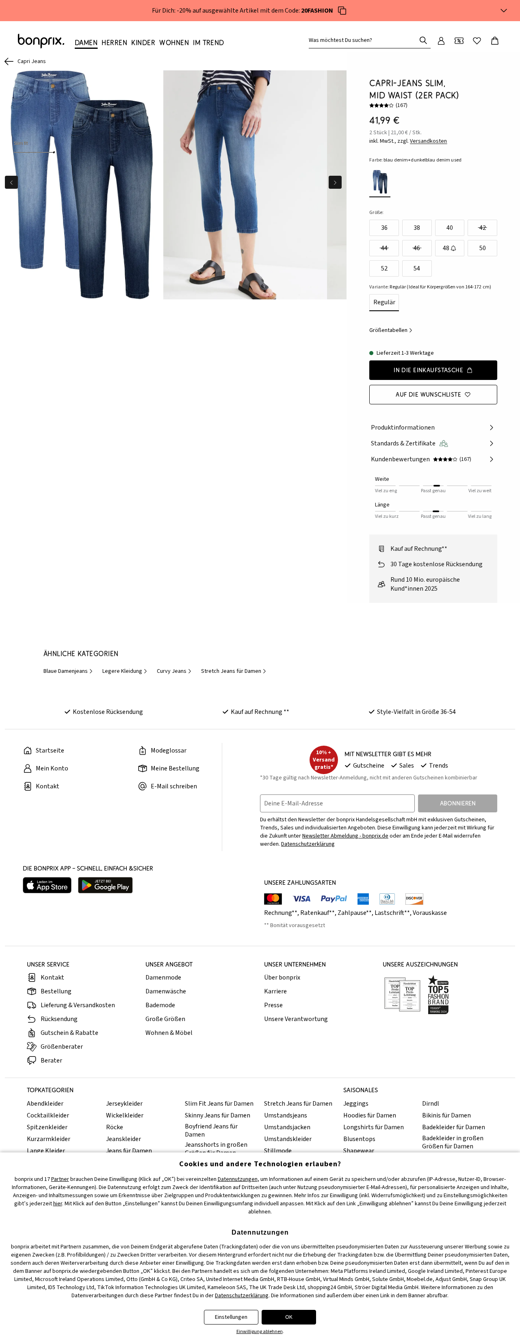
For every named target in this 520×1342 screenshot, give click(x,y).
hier (57, 1204)
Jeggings (355, 1103)
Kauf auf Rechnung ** (260, 712)
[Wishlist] (477, 40)
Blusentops (359, 1139)
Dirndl (430, 1103)
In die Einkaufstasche (428, 370)
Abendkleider (45, 1103)
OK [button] (288, 1317)
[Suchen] (423, 40)
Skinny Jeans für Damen (217, 1115)
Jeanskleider (123, 1139)
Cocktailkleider (48, 1115)
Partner (60, 1179)
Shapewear (358, 1150)
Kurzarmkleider (48, 1139)
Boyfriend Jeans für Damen (211, 1130)
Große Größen (165, 1019)
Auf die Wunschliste (428, 394)
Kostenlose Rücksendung (108, 712)
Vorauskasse (430, 913)
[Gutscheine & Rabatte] (459, 40)
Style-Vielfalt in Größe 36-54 (416, 712)
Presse (273, 1005)
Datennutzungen (238, 1179)
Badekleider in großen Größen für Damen (452, 1142)
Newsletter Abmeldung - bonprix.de (345, 836)
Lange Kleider (46, 1150)
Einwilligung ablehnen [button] (259, 1331)
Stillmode (278, 1150)
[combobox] (364, 40)
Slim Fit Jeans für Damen (219, 1103)
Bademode (160, 1005)
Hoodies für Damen (369, 1115)
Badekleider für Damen (453, 1127)
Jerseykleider (124, 1103)
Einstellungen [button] (231, 1317)
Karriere (275, 991)
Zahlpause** (355, 913)
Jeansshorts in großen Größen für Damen (216, 1149)
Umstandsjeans (285, 1115)
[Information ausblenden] (503, 10)
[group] (81, 184)
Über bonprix (282, 977)
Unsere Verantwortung (296, 1019)
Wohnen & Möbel (169, 1033)
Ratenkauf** (317, 913)
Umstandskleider (288, 1139)
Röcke (114, 1127)
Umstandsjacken (287, 1127)
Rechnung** (280, 913)
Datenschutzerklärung (308, 844)
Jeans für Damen (129, 1150)
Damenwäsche (165, 991)
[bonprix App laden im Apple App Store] (47, 885)
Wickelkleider (124, 1115)
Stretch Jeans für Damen (298, 1103)
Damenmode (163, 977)
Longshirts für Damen (373, 1127)
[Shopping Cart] (495, 40)
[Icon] (342, 10)
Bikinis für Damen (446, 1115)
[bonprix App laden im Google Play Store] (105, 885)
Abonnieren (458, 803)
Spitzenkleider (47, 1127)
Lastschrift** (392, 913)
